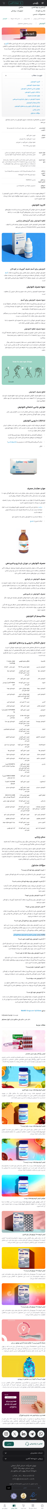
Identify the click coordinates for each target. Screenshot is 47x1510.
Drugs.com (30, 1011)
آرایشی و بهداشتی (38, 7)
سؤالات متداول (35, 113)
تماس (9, 1443)
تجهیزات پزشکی (17, 11)
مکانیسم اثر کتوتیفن (33, 103)
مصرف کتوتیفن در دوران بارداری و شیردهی (26, 99)
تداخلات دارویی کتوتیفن (32, 92)
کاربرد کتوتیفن (35, 82)
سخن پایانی (36, 110)
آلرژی (6, 43)
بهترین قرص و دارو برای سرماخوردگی (25, 935)
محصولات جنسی (39, 14)
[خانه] (35, 3)
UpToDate (38, 1011)
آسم (6, 273)
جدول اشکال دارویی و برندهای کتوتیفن (27, 106)
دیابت (40, 507)
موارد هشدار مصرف (34, 96)
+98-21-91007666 (23, 1476)
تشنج (32, 521)
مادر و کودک (40, 11)
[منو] (42, 3)
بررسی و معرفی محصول (25, 23)
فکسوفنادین (12, 442)
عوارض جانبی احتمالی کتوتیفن (30, 89)
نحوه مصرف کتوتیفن (33, 85)
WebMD (23, 1011)
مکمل (21, 7)
